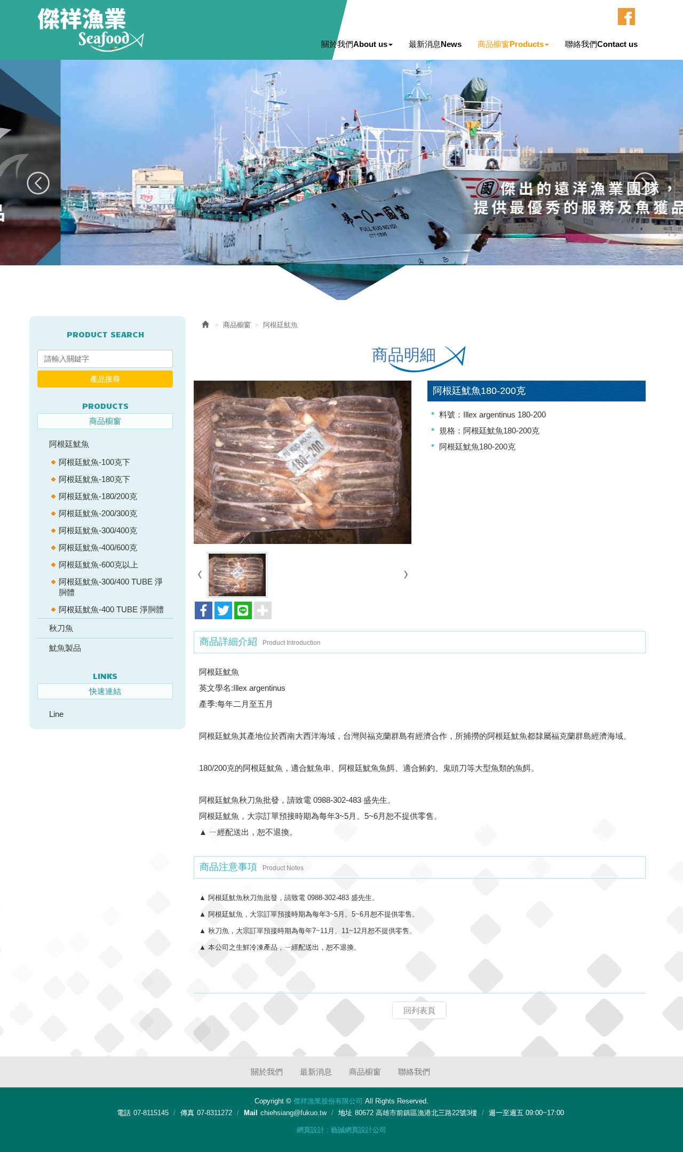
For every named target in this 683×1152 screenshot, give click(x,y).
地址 (345, 1113)
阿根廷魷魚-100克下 (94, 462)
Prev (39, 183)
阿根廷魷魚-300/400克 (98, 530)
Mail (251, 1113)
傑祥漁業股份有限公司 (90, 30)
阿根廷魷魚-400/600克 (98, 547)
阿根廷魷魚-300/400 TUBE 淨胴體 (111, 587)
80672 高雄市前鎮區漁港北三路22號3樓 (416, 1113)
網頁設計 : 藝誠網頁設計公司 (341, 1130)
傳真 (187, 1113)
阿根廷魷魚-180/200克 (98, 496)
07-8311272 (214, 1113)
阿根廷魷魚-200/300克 (98, 513)
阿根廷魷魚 (69, 443)
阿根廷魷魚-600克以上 (98, 564)
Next (644, 183)
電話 (124, 1113)
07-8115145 (151, 1113)
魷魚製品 (65, 647)
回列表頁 (419, 1010)
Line (56, 714)
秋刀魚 (61, 628)
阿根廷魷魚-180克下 (94, 479)
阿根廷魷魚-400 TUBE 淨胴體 (111, 609)
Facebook (626, 16)
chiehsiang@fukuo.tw (293, 1113)
